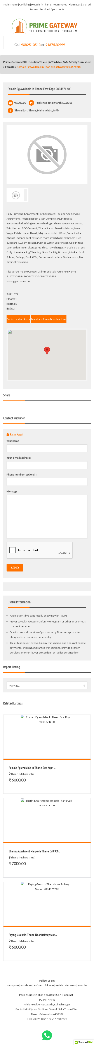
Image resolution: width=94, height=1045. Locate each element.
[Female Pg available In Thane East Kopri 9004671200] (47, 736)
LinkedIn (49, 985)
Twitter (38, 985)
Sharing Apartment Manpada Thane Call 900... (34, 851)
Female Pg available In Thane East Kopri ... (32, 768)
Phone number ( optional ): (22, 474)
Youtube (82, 985)
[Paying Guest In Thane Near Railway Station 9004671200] (47, 904)
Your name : (13, 440)
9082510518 (31, 44)
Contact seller (15, 319)
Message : (12, 491)
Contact (68, 994)
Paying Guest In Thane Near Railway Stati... (33, 935)
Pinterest (70, 985)
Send (15, 568)
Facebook (26, 985)
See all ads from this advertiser (48, 319)
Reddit (59, 985)
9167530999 (55, 44)
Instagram (13, 985)
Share (26, 319)
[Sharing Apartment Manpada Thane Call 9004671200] (47, 820)
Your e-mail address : (19, 457)
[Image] (47, 154)
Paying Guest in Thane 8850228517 (40, 994)
